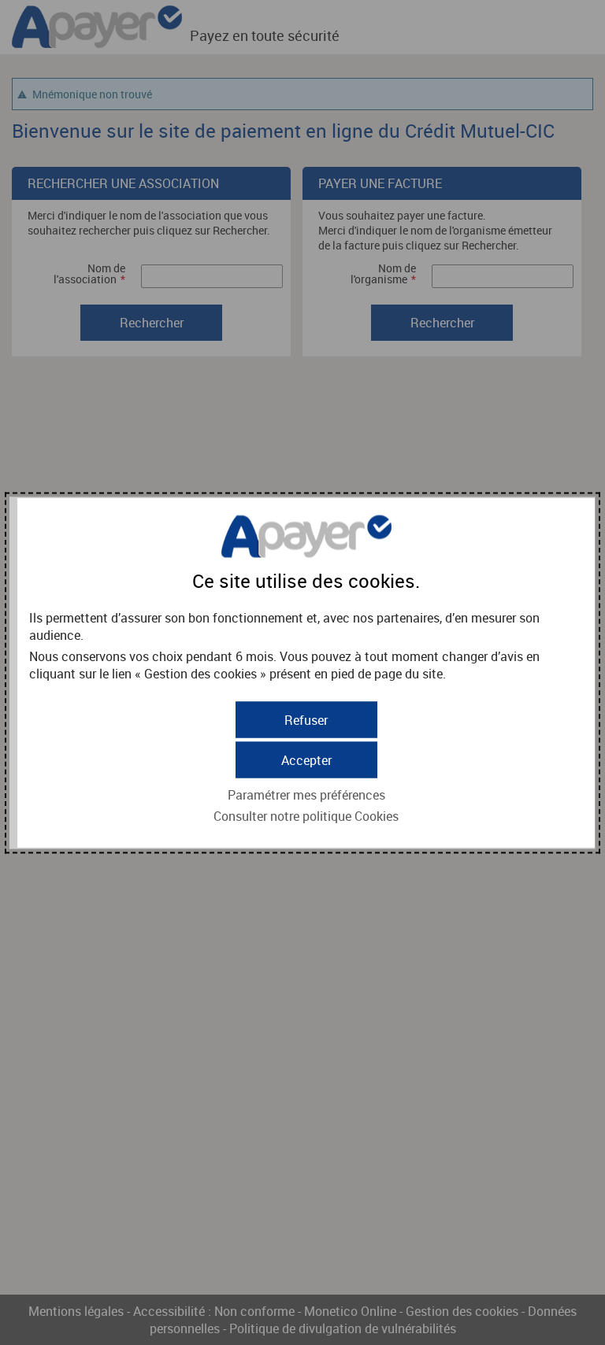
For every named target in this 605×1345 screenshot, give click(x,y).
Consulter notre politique (306, 815)
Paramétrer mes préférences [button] (306, 794)
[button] (306, 759)
